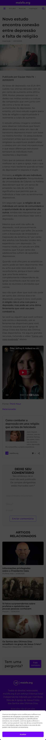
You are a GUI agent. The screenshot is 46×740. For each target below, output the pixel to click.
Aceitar (23, 734)
